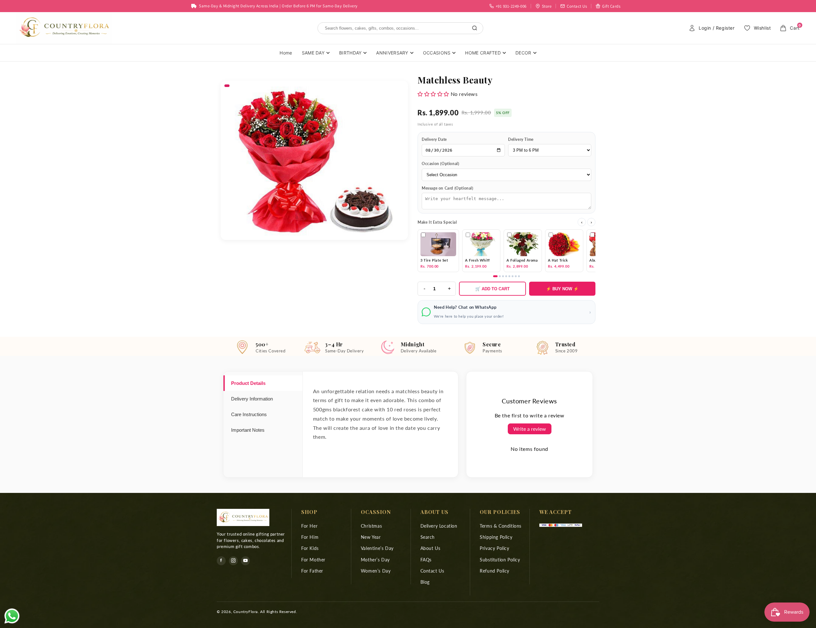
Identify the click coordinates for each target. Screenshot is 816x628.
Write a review (529, 429)
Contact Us (432, 570)
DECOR (523, 52)
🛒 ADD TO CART (492, 288)
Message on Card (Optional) (447, 188)
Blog (425, 581)
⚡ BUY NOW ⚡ (562, 288)
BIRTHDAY (350, 52)
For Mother (313, 559)
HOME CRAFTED (483, 52)
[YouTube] (245, 560)
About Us (430, 548)
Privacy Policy (494, 548)
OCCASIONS (437, 52)
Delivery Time (521, 139)
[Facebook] (221, 560)
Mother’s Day (375, 559)
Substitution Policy (500, 559)
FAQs (426, 559)
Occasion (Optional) (440, 163)
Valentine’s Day (377, 548)
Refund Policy (494, 570)
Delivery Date (434, 139)
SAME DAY (313, 52)
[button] (433, 94)
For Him (309, 536)
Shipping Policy (496, 536)
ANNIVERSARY (392, 52)
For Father (312, 570)
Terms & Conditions (500, 525)
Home (286, 52)
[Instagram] (233, 560)
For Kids (310, 548)
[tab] (262, 383)
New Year (371, 536)
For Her (309, 525)
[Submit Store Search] (474, 28)
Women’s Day (376, 570)
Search (427, 536)
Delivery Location (438, 525)
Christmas (371, 525)
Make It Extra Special (437, 222)
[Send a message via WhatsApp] (12, 616)
